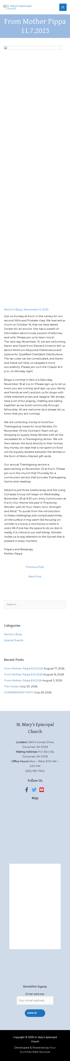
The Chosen (12, 686)
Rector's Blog (13, 309)
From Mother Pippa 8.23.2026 (23, 668)
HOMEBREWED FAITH (19, 692)
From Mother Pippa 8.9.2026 (23, 680)
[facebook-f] (27, 789)
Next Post (35, 576)
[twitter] (35, 789)
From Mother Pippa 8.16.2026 (23, 674)
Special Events (13, 640)
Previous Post (35, 567)
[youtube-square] (42, 789)
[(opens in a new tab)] (33, 867)
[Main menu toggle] (63, 7)
